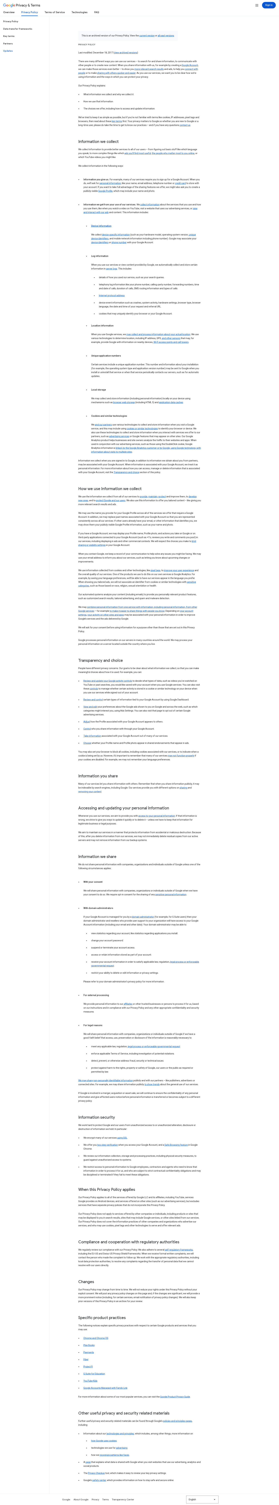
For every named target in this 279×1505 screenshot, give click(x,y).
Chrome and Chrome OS (95, 1338)
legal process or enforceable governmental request (154, 1046)
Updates (8, 50)
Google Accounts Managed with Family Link (105, 1388)
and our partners (103, 424)
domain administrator (143, 917)
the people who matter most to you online (173, 153)
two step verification (107, 1145)
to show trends (152, 1084)
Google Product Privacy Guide (175, 1396)
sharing (183, 787)
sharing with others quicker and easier (116, 73)
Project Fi (88, 1366)
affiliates (128, 1004)
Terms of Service (55, 12)
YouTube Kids (90, 1381)
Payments (88, 1352)
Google (66, 1499)
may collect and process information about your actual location (158, 334)
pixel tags (155, 570)
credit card (180, 183)
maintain (152, 496)
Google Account (190, 65)
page (88, 1462)
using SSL (122, 1137)
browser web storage (124, 402)
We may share (85, 1080)
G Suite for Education (94, 1373)
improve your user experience (179, 570)
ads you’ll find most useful (137, 153)
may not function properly (181, 755)
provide (143, 496)
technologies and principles (120, 1433)
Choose (87, 743)
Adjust (86, 721)
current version (147, 35)
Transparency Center (123, 1499)
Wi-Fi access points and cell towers (171, 342)
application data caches (171, 402)
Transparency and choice (126, 472)
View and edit (90, 706)
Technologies (80, 12)
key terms (117, 121)
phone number (119, 242)
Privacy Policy (29, 12)
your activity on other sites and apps (106, 615)
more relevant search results (149, 69)
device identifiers (99, 242)
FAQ (96, 12)
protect (162, 496)
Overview (9, 12)
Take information (92, 736)
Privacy (95, 1499)
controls (94, 688)
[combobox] (202, 1499)
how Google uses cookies (104, 1440)
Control (87, 728)
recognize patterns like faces (114, 1455)
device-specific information (116, 234)
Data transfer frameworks (17, 28)
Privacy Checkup (96, 1473)
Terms (105, 1499)
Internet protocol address (112, 295)
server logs (111, 268)
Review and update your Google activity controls (107, 681)
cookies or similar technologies (142, 428)
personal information (110, 183)
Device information (101, 226)
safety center (99, 1480)
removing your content (89, 791)
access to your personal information (156, 816)
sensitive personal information (170, 894)
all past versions (166, 35)
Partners (8, 43)
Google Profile (105, 191)
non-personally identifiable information (113, 1080)
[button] (257, 5)
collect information (150, 204)
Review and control (93, 699)
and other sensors (171, 338)
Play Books (89, 1345)
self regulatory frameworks (179, 1249)
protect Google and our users (110, 500)
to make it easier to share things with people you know (137, 611)
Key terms (9, 36)
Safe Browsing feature (176, 1145)
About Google (80, 1499)
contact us (185, 125)
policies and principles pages (177, 1421)
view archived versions (125, 52)
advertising (121, 1448)
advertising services (119, 436)
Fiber (85, 1359)
